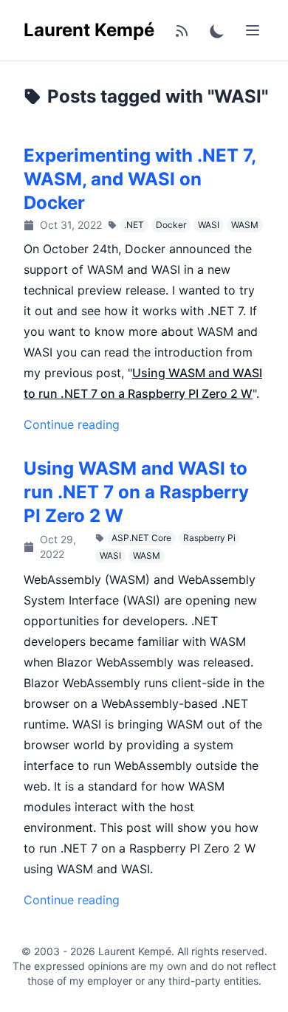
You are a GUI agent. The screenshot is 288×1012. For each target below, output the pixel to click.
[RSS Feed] (181, 30)
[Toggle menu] (252, 30)
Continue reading (72, 424)
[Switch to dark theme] (217, 30)
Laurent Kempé (89, 30)
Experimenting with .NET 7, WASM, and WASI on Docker (140, 179)
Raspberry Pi (209, 537)
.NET (134, 224)
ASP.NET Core (141, 537)
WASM (244, 224)
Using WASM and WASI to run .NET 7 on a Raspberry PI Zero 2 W (136, 492)
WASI (208, 224)
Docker (171, 224)
